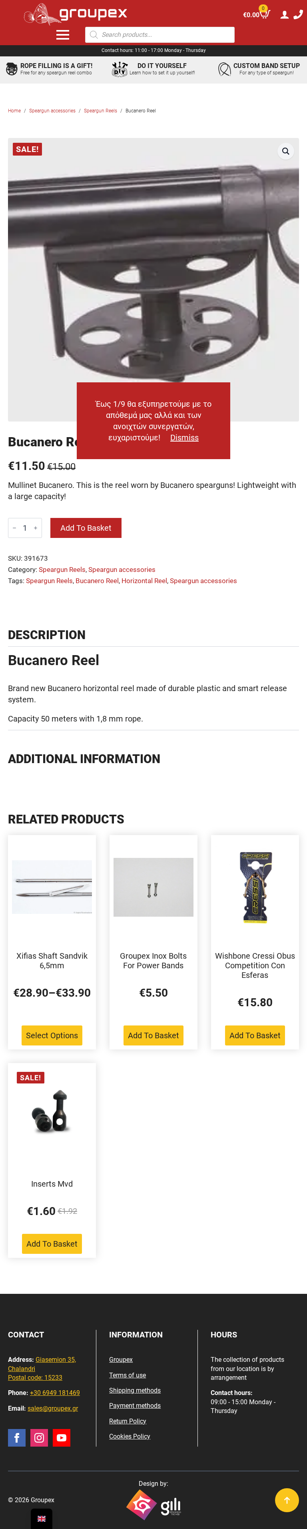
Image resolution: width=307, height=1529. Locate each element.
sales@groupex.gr (53, 1408)
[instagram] (39, 1438)
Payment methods (135, 1405)
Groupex (121, 1359)
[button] (285, 151)
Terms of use (127, 1375)
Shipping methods (135, 1390)
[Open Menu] (62, 34)
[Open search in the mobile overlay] (160, 35)
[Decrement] (14, 528)
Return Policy (127, 1421)
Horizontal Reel (144, 581)
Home (14, 111)
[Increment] (35, 528)
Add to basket (86, 528)
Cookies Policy (129, 1436)
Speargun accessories (52, 111)
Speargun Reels (100, 111)
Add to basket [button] (153, 1035)
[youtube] (61, 1438)
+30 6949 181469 (55, 1393)
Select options (52, 1035)
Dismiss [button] (184, 437)
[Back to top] (287, 1500)
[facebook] (17, 1438)
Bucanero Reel (97, 581)
